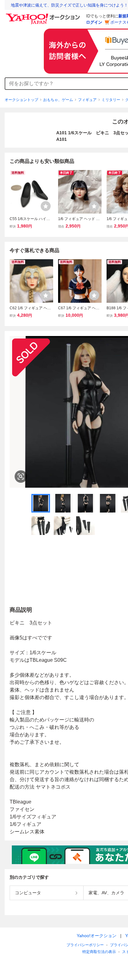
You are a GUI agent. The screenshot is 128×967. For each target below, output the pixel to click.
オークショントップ (21, 100)
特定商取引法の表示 (99, 952)
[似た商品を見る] (21, 476)
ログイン (94, 22)
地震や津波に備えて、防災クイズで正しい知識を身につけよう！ (69, 5)
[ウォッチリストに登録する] (46, 206)
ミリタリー (111, 100)
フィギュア (87, 100)
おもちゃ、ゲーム (58, 100)
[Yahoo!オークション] (44, 15)
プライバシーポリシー (85, 945)
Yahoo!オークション (97, 935)
